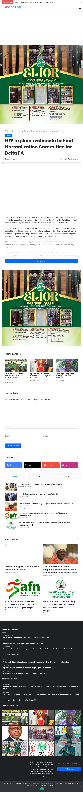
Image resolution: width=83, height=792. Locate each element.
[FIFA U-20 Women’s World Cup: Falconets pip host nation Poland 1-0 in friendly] (15, 748)
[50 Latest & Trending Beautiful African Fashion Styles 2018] (11, 487)
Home (8, 131)
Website (46, 436)
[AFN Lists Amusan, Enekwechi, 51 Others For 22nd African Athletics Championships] (11, 516)
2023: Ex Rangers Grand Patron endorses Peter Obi (38, 494)
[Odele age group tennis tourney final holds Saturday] (67, 365)
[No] (80, 786)
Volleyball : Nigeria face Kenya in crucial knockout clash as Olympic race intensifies (15, 377)
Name (7, 427)
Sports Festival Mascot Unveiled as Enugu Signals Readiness (40, 376)
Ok (42, 789)
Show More (41, 261)
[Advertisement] (41, 28)
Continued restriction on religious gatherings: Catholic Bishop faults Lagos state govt (60, 569)
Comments (67, 476)
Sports (14, 131)
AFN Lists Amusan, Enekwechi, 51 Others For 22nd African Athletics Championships (21, 604)
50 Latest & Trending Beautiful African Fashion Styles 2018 (41, 484)
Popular (15, 476)
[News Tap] (12, 7)
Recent (40, 476)
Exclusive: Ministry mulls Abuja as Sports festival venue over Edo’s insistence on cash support (59, 606)
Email (7, 436)
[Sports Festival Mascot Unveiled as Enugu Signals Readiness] (41, 365)
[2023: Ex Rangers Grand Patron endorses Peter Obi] (11, 497)
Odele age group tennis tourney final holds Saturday (31, 2)
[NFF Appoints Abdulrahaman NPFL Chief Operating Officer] (42, 748)
